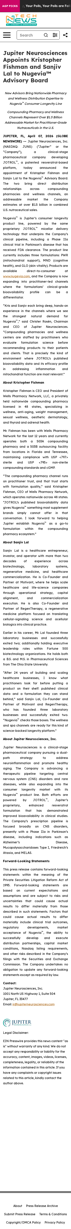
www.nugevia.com (16, 276)
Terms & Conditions (53, 1214)
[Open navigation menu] (7, 35)
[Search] (45, 35)
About (17, 1206)
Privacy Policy (54, 1222)
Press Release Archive (42, 1206)
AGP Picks (10, 6)
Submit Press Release (19, 1214)
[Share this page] (65, 35)
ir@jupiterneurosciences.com (33, 1004)
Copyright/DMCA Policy (23, 1222)
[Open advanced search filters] (54, 35)
